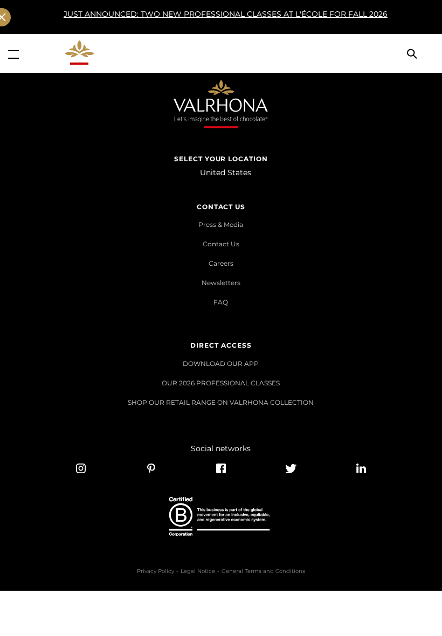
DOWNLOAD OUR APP (221, 364)
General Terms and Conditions (263, 571)
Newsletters (221, 283)
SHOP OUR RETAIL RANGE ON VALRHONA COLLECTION (221, 402)
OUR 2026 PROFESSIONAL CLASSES (221, 383)
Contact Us (221, 244)
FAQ (220, 302)
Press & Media (220, 224)
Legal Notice (198, 571)
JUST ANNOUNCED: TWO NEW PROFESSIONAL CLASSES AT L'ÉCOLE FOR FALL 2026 (226, 14)
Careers (221, 263)
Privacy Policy (155, 571)
